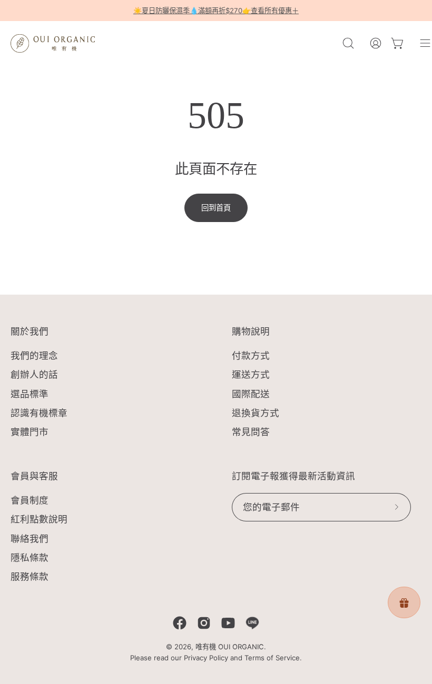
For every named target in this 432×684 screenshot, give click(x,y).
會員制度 (29, 500)
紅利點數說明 (39, 519)
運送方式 (251, 374)
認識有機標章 (39, 412)
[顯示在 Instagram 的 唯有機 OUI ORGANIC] (204, 623)
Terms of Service (272, 657)
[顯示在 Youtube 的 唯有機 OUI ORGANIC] (228, 623)
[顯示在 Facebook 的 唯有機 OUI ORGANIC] (180, 623)
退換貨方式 (255, 412)
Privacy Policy (206, 657)
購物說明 (251, 331)
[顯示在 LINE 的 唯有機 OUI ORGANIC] (252, 623)
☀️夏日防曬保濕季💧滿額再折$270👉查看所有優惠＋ (216, 10)
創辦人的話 (34, 374)
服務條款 (29, 576)
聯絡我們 (29, 538)
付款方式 (251, 355)
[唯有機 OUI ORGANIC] (53, 43)
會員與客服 (34, 476)
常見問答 (251, 431)
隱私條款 (29, 557)
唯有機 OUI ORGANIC (229, 646)
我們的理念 (34, 355)
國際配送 (251, 393)
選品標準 (29, 393)
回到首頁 (216, 207)
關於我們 (29, 331)
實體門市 (29, 431)
